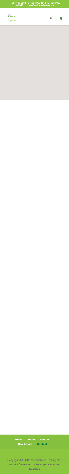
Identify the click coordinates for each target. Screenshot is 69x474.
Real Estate (25, 443)
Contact (42, 443)
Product (45, 439)
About (31, 439)
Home (18, 439)
